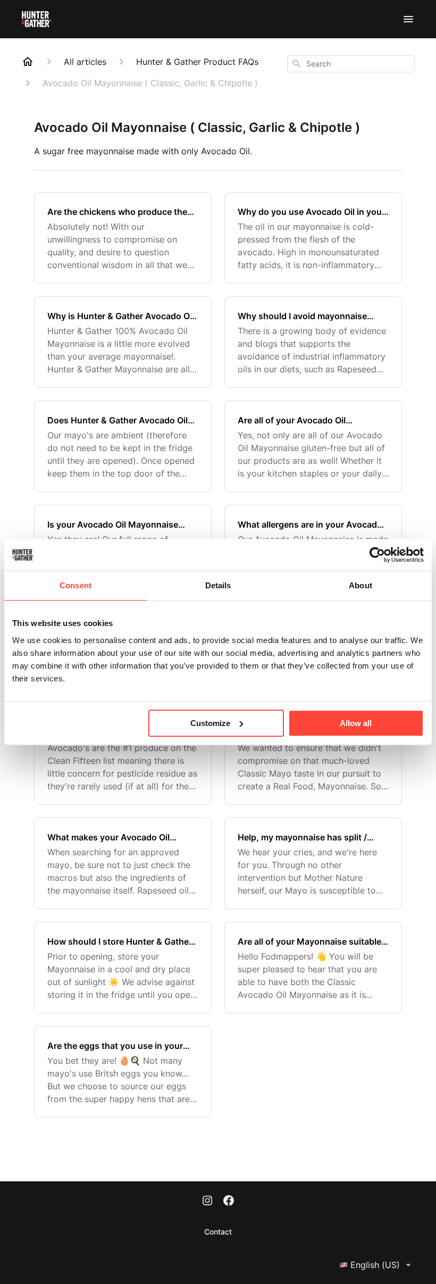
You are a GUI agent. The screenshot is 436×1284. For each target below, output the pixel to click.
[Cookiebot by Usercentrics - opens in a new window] (377, 555)
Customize (210, 723)
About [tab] (360, 585)
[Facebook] (228, 1201)
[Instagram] (207, 1201)
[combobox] (351, 63)
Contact (218, 1231)
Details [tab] (218, 585)
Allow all (356, 723)
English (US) (375, 1265)
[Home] (27, 61)
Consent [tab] (75, 585)
